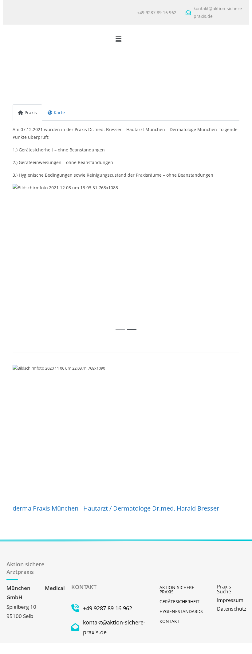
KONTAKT (169, 621)
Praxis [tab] (31, 112)
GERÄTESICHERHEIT (179, 601)
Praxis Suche (224, 589)
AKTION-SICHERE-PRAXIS (177, 589)
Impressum (230, 600)
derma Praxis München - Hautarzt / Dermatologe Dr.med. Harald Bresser (116, 508)
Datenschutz (231, 608)
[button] (118, 39)
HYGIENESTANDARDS (181, 611)
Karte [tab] (59, 112)
